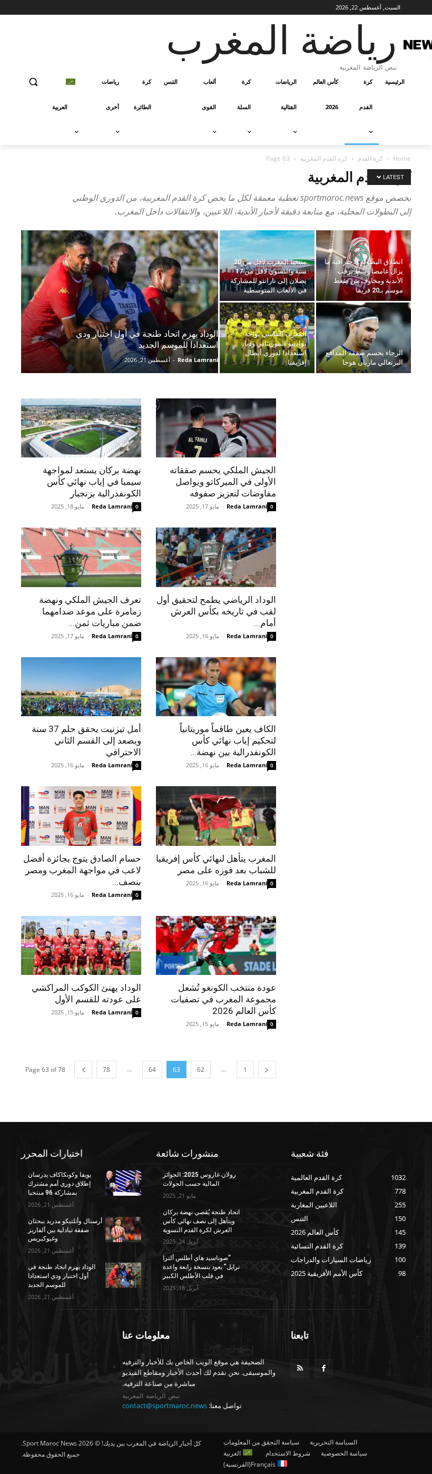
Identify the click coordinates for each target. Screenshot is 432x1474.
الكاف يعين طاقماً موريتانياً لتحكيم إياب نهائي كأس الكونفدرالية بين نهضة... (228, 740)
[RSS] (300, 1368)
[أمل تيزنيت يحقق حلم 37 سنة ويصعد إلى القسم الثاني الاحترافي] (81, 687)
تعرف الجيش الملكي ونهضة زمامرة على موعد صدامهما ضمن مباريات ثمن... (90, 611)
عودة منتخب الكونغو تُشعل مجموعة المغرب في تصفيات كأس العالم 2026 (223, 999)
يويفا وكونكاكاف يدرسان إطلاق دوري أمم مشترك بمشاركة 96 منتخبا (59, 1183)
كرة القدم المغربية (324, 158)
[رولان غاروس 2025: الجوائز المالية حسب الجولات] (258, 1183)
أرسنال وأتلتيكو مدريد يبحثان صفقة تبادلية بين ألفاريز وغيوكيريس (65, 1230)
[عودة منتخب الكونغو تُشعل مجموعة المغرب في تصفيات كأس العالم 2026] (216, 945)
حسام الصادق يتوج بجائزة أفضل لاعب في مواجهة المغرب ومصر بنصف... (82, 870)
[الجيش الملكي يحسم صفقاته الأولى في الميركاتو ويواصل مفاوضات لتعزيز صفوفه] (216, 428)
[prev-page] (267, 1069)
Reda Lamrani (198, 360)
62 (200, 1069)
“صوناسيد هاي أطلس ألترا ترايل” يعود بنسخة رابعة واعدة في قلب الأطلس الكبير (201, 1267)
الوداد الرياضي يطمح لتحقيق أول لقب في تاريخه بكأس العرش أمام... (216, 611)
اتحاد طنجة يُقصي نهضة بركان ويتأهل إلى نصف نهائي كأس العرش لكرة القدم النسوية (201, 1221)
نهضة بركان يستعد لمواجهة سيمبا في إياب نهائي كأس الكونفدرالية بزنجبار (92, 482)
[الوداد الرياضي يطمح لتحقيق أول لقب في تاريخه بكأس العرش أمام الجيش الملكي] (216, 557)
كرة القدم (370, 158)
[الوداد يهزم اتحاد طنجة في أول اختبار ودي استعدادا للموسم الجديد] (119, 315)
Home (402, 158)
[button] (33, 82)
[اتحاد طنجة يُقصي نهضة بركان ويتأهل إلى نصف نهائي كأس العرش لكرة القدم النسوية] (258, 1220)
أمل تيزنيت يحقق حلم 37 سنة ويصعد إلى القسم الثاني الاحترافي (86, 740)
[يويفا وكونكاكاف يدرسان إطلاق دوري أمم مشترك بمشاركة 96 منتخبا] (123, 1183)
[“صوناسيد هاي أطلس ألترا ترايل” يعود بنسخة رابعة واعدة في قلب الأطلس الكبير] (258, 1266)
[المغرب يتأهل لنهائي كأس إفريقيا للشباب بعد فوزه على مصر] (216, 816)
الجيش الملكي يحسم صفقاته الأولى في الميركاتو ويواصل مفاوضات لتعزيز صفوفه (223, 482)
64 (152, 1069)
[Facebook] (324, 1368)
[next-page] (83, 1069)
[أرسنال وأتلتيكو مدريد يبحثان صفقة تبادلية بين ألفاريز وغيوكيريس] (123, 1229)
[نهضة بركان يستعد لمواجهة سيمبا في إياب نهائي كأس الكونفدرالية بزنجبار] (81, 428)
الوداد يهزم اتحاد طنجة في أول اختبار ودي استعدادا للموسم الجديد (61, 1275)
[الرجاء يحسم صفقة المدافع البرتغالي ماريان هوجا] (363, 337)
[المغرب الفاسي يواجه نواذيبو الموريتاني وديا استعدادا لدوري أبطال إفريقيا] (267, 337)
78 (106, 1069)
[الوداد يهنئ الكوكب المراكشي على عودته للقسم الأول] (81, 945)
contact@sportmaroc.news (164, 1405)
